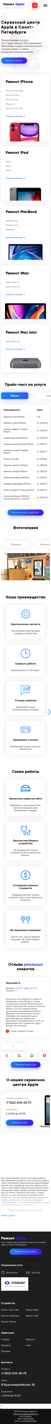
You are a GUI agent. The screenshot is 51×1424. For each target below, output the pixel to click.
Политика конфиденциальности (25, 1414)
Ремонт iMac (32, 1310)
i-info (28, 1345)
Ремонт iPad (32, 1316)
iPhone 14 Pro (12, 99)
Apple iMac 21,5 (13, 286)
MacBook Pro (12, 225)
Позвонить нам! (19, 1122)
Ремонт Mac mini (9, 1310)
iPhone (15, 395)
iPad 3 (8, 166)
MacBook (10, 229)
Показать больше (14, 116)
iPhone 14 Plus (12, 95)
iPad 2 (8, 161)
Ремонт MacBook (10, 1316)
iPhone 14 (10, 104)
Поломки (5, 1351)
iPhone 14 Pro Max (14, 91)
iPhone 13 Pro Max (14, 108)
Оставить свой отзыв (26, 1064)
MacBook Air (12, 221)
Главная (5, 1339)
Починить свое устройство (25, 512)
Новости (30, 1339)
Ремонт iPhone (8, 1321)
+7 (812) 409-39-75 (18, 1102)
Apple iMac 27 (12, 282)
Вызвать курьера (14, 60)
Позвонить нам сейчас (26, 1251)
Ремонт (14, 5)
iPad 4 (8, 170)
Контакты (6, 1345)
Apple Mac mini (13, 341)
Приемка (15, 544)
